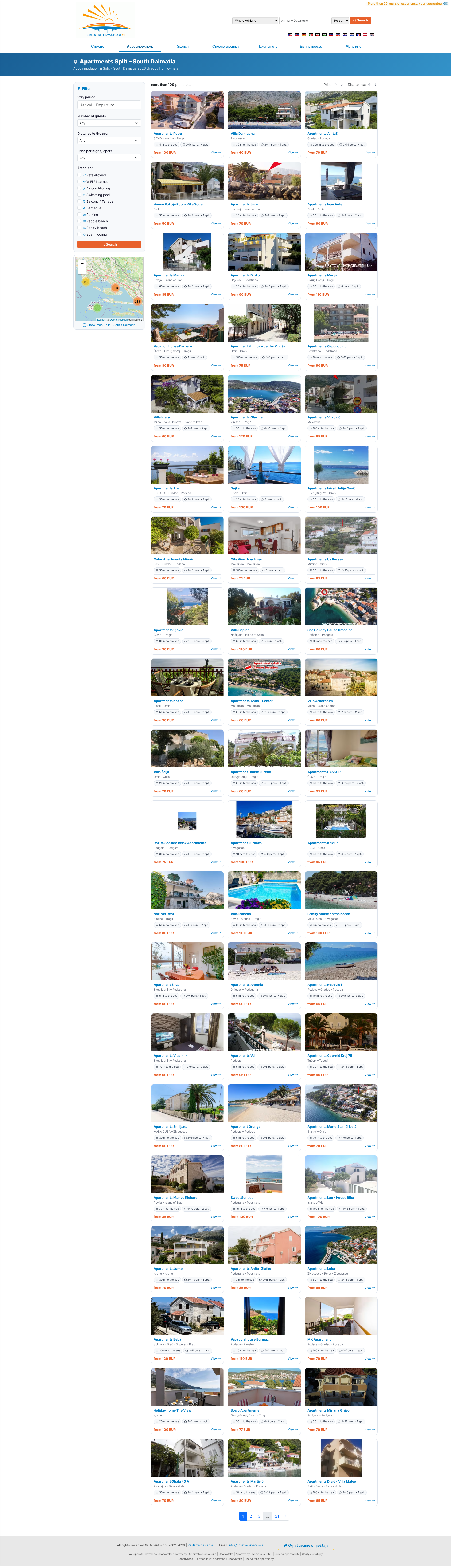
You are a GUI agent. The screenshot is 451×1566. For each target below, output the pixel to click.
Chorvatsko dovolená (202, 1554)
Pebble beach (97, 221)
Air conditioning (98, 188)
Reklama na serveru (202, 1545)
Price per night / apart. (95, 151)
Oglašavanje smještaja (308, 1545)
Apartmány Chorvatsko (227, 1559)
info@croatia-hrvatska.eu (247, 1545)
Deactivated (185, 1559)
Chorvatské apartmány (259, 1559)
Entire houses (311, 46)
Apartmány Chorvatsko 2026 (254, 1554)
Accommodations (140, 46)
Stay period (86, 97)
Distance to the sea (92, 133)
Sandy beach (96, 228)
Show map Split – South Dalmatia (111, 325)
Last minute (268, 46)
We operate (136, 1554)
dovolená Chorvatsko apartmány (166, 1554)
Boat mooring (96, 234)
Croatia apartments (287, 1554)
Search (362, 20)
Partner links (203, 1559)
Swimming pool (98, 195)
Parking (92, 214)
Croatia (97, 46)
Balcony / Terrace (99, 201)
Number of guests (91, 116)
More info (354, 46)
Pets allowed (96, 175)
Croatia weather (225, 46)
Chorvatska (226, 1554)
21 (277, 1516)
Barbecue (93, 208)
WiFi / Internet (97, 182)
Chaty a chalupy (312, 1554)
